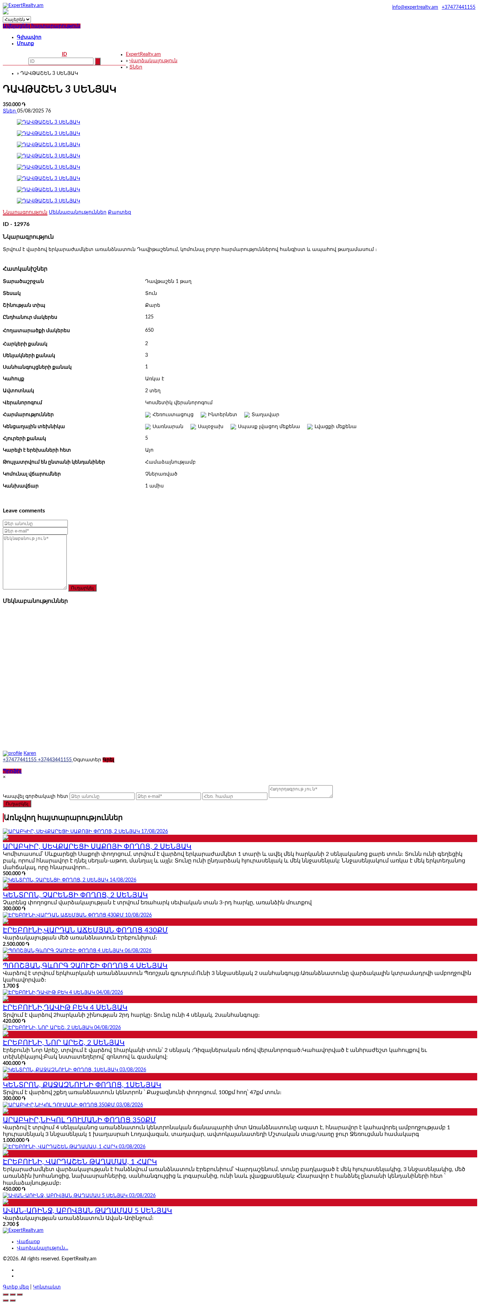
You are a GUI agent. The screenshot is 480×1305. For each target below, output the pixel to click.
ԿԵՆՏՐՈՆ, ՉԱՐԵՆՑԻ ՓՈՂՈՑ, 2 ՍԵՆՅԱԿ (75, 895)
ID (64, 54)
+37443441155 (55, 759)
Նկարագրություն (25, 212)
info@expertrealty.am (415, 7)
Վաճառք (28, 1241)
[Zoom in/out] (19, 1294)
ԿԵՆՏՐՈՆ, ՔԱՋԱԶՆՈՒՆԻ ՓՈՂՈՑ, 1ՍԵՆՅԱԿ (82, 1084)
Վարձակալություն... (42, 1248)
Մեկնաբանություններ (77, 212)
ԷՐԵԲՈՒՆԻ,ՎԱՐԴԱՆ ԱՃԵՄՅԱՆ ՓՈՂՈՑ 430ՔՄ (85, 930)
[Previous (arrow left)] (5, 1300)
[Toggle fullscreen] (12, 1294)
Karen (30, 753)
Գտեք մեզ (16, 1287)
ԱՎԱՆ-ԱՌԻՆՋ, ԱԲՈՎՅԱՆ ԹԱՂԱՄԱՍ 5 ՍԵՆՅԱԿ (87, 1210)
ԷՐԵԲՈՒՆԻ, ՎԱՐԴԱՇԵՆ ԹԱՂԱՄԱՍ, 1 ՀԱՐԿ (80, 1161)
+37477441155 (458, 7)
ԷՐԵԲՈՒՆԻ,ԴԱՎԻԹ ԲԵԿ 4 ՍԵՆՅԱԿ (65, 1007)
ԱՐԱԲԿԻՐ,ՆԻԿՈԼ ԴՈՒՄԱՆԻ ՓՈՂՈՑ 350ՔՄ (79, 1120)
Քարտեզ (119, 212)
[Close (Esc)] (5, 1294)
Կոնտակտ (47, 1287)
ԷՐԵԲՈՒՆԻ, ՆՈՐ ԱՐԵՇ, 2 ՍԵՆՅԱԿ (64, 1042)
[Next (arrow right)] (12, 1300)
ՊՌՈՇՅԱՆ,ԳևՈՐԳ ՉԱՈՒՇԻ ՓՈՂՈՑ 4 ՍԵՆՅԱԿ (85, 965)
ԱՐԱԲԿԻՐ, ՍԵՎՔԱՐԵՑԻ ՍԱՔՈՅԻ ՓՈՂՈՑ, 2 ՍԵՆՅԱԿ (97, 846)
